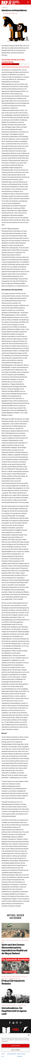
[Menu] (28, 2)
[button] (28, 1035)
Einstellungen (15, 1050)
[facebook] (10, 1022)
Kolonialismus (5, 978)
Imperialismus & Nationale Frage (10, 13)
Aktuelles (4, 940)
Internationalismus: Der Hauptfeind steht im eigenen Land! (14, 1010)
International (24, 976)
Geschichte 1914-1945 (6, 1005)
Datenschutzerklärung (11, 1053)
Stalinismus (17, 978)
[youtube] (13, 1022)
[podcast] (20, 1022)
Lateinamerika (11, 978)
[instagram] (17, 1022)
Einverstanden (15, 1045)
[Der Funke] (10, 4)
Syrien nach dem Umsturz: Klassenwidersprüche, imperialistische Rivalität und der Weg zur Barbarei (14, 949)
